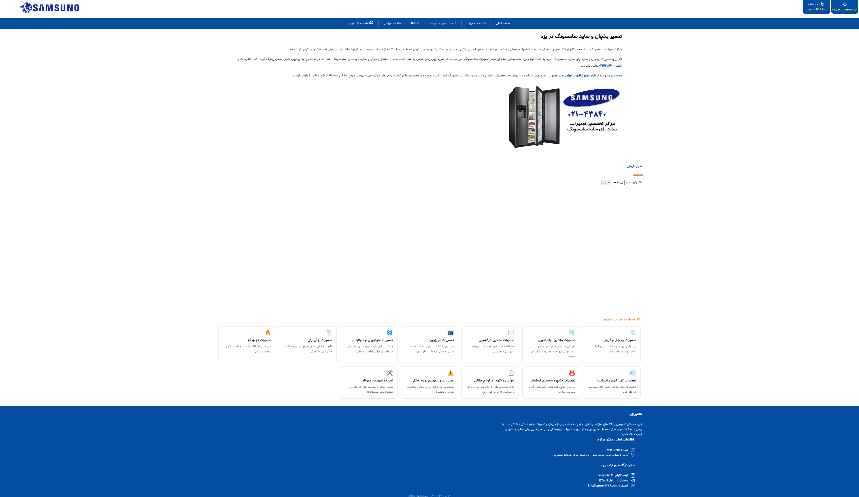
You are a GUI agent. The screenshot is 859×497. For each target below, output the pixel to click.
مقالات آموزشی (392, 23)
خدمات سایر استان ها (443, 23)
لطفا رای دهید (634, 182)
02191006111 (612, 450)
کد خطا (415, 23)
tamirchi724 (605, 476)
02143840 (605, 66)
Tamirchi (606, 481)
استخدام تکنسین (359, 23)
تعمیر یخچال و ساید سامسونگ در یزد (581, 36)
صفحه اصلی (503, 23)
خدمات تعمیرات (476, 23)
